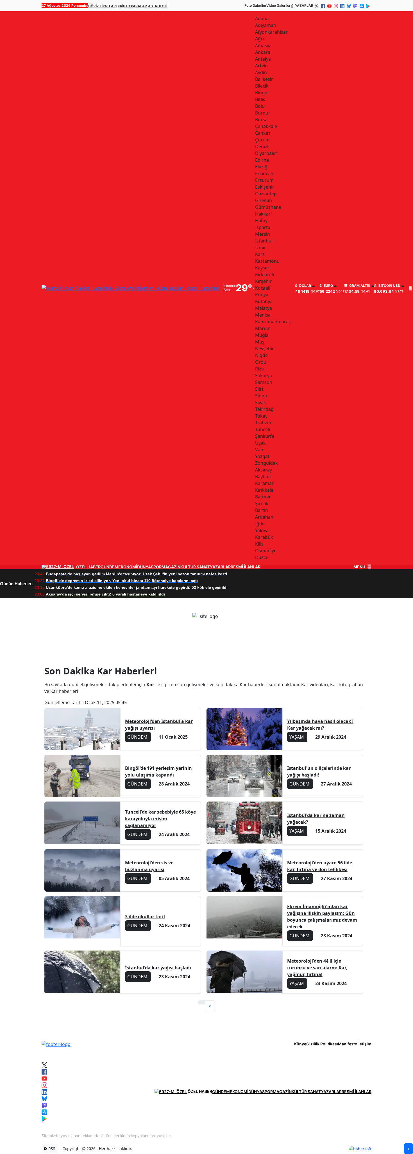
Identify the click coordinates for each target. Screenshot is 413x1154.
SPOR (156, 567)
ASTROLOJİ (157, 6)
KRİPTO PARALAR (132, 6)
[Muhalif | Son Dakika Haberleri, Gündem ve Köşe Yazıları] (56, 1044)
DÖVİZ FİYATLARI (102, 6)
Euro (328, 285)
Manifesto (347, 1043)
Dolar (304, 285)
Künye (300, 1043)
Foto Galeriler (255, 5)
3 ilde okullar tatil (145, 916)
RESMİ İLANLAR (245, 567)
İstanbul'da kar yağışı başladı (158, 968)
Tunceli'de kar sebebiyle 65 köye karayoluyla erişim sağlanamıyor (160, 818)
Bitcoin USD (389, 285)
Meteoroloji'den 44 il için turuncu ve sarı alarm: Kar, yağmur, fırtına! (317, 967)
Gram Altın (359, 285)
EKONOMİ (127, 567)
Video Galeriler (278, 5)
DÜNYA (144, 567)
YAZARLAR (304, 5)
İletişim (364, 1043)
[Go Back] (408, 1148)
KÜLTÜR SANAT (195, 567)
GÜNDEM (109, 567)
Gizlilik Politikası (322, 1043)
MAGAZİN (171, 567)
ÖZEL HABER (88, 567)
